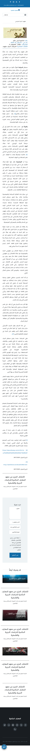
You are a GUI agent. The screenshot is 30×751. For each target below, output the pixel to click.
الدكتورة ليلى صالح (18, 40)
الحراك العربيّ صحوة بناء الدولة (15, 651)
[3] (13, 334)
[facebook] (25, 725)
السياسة (14, 46)
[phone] (15, 729)
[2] (27, 154)
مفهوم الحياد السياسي (20, 21)
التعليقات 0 (12, 44)
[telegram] (4, 725)
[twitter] (21, 725)
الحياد (9, 46)
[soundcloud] (8, 725)
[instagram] (17, 725)
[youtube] (13, 725)
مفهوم (5, 46)
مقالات (19, 44)
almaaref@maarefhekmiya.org (10, 5)
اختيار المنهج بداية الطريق (17, 579)
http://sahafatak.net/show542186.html (15, 465)
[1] (15, 114)
